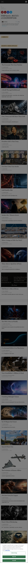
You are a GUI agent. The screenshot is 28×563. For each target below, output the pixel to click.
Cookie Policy (7, 550)
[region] (14, 553)
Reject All (14, 556)
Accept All (14, 560)
